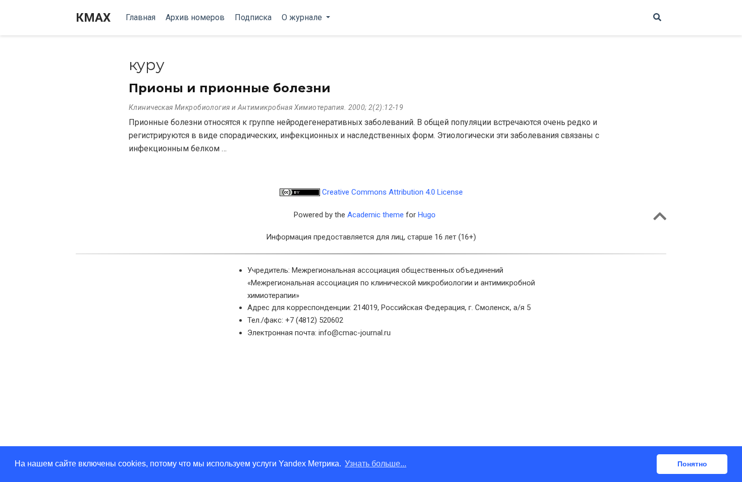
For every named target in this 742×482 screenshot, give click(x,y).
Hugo (427, 214)
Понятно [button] (692, 464)
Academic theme (375, 214)
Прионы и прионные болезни (230, 88)
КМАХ (93, 18)
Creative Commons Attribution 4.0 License (391, 192)
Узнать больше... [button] (375, 463)
